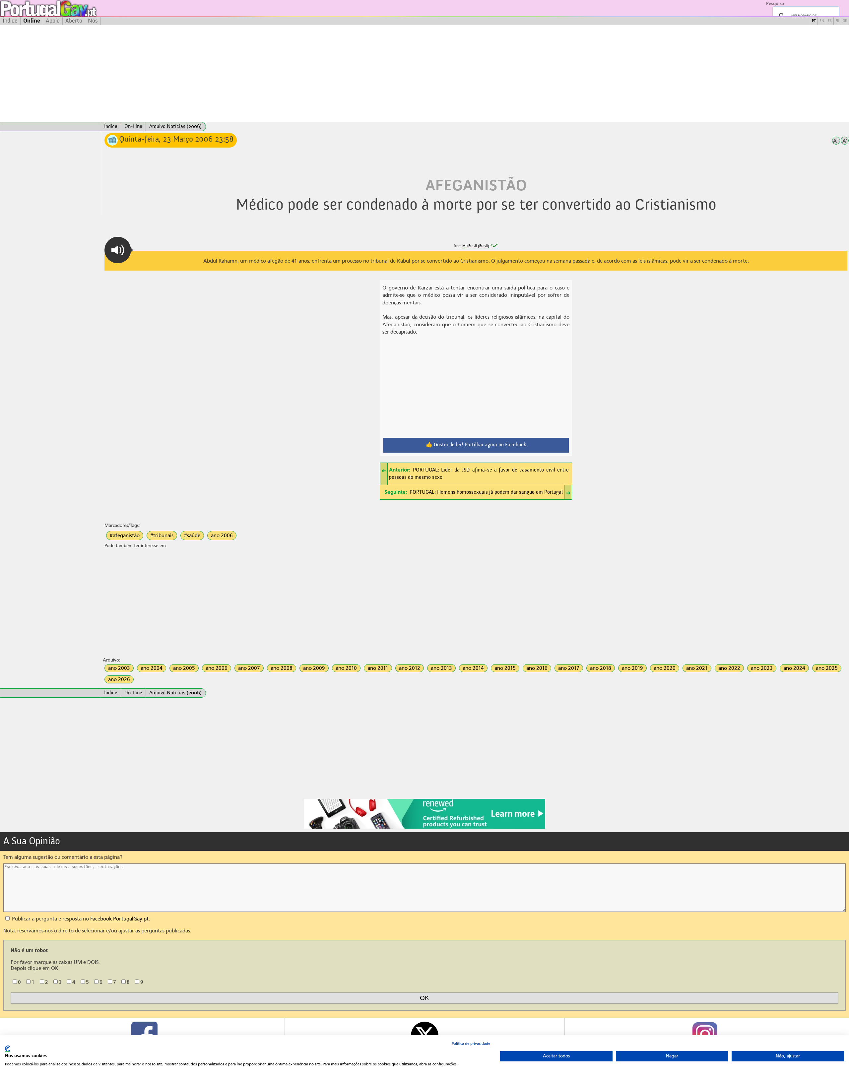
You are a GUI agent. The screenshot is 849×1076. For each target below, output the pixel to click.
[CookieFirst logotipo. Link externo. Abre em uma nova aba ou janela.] (7, 1048)
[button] (117, 250)
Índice (10, 21)
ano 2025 (827, 668)
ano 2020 (665, 668)
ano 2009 (314, 668)
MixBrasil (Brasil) (475, 246)
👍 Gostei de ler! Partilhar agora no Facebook (476, 445)
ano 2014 (473, 668)
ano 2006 (222, 535)
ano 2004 (152, 668)
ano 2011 (377, 668)
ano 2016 (537, 668)
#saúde (192, 535)
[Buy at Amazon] (424, 828)
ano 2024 (794, 668)
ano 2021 (697, 668)
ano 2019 (632, 668)
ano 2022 (729, 668)
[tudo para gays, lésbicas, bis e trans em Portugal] (66, 8)
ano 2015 (505, 668)
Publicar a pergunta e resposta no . (80, 919)
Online (31, 21)
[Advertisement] (424, 73)
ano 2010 (346, 668)
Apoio (53, 21)
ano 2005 (184, 668)
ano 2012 (409, 668)
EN (821, 21)
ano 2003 (119, 668)
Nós (93, 21)
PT (814, 21)
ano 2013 (441, 668)
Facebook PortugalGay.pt (119, 919)
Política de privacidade (471, 1043)
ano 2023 (762, 668)
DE (845, 21)
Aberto (73, 21)
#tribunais (161, 535)
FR (837, 21)
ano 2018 (600, 668)
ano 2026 (119, 679)
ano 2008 (282, 668)
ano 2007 (249, 668)
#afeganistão (125, 535)
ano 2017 (568, 668)
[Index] (50, 126)
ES (830, 21)
